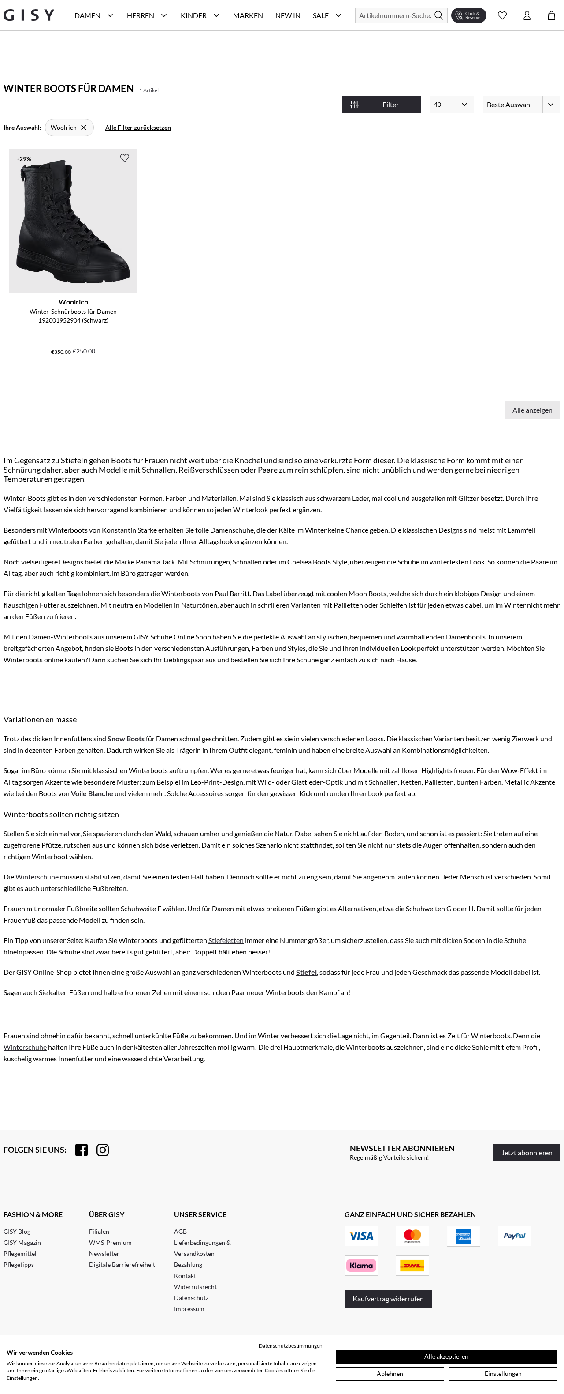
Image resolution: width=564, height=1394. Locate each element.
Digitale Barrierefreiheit (122, 1264)
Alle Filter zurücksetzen (138, 127)
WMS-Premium (110, 1242)
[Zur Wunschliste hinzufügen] (125, 158)
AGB (180, 1231)
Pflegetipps (19, 1264)
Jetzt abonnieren (527, 1152)
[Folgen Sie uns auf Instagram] (98, 1150)
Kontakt (185, 1275)
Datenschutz (191, 1297)
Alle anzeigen (532, 410)
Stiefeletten (226, 940)
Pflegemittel (20, 1253)
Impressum (189, 1308)
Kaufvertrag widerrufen (388, 1298)
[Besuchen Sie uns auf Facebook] (77, 1150)
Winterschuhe (37, 876)
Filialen (99, 1231)
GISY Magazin (22, 1242)
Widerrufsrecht (195, 1286)
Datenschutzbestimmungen (291, 1345)
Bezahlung (188, 1264)
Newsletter (104, 1253)
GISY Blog (17, 1231)
